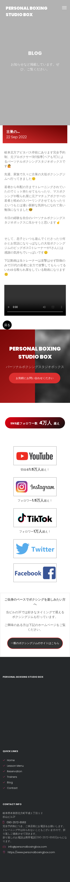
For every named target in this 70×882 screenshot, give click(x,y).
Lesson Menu (15, 766)
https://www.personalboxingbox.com (31, 852)
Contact (12, 788)
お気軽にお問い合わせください (34, 378)
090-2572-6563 (16, 822)
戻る (7, 325)
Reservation (14, 771)
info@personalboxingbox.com (27, 847)
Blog (10, 782)
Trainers (12, 777)
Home (11, 760)
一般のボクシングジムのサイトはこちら (35, 643)
